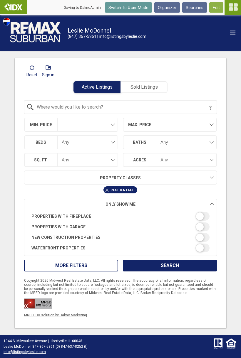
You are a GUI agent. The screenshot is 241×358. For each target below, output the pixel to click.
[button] (32, 72)
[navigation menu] (233, 7)
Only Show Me (120, 204)
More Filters (71, 265)
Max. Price (139, 124)
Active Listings (97, 87)
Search (170, 265)
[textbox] (124, 107)
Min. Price (41, 124)
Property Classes (120, 177)
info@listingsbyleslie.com (25, 352)
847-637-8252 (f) (74, 347)
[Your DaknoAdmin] (13, 7)
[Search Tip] (210, 107)
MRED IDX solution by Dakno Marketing (55, 315)
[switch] (120, 216)
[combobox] (120, 107)
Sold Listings (144, 87)
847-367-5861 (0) (46, 347)
